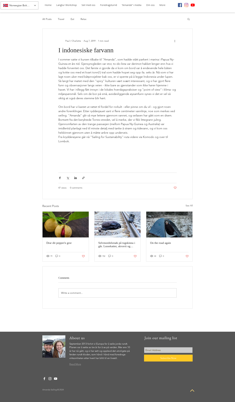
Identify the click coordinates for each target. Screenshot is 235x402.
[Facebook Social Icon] (180, 5)
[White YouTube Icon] (179, 316)
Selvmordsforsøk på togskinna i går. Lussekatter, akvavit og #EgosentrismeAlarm (116, 244)
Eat (72, 19)
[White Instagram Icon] (111, 316)
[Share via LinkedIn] (75, 177)
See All (189, 205)
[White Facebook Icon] (43, 316)
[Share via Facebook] (59, 177)
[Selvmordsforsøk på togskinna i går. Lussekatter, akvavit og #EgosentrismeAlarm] (117, 224)
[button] (108, 5)
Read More (75, 364)
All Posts (46, 19)
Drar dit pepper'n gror (59, 242)
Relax (83, 19)
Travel (61, 19)
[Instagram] (186, 5)
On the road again (160, 242)
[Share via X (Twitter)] (67, 177)
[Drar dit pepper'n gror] (66, 224)
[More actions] (175, 41)
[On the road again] (169, 224)
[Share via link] (83, 177)
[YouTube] (193, 5)
